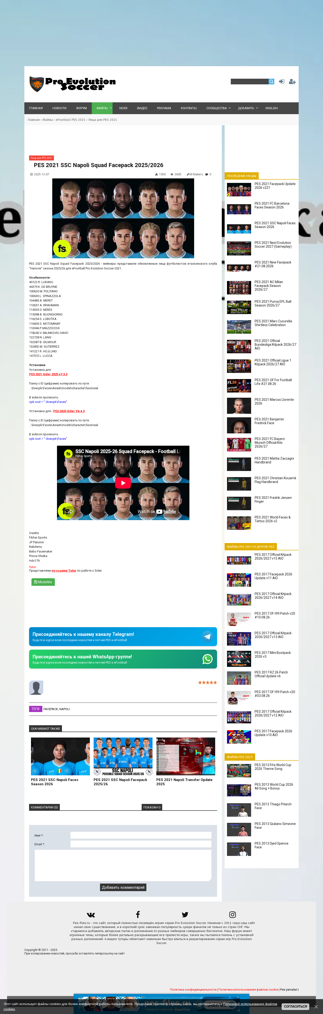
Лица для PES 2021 (102, 120)
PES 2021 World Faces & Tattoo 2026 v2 (273, 519)
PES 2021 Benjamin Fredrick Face (269, 421)
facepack (51, 709)
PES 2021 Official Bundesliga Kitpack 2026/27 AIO (275, 344)
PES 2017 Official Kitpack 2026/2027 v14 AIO (273, 596)
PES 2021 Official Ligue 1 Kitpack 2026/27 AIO (273, 362)
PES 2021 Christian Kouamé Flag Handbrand (275, 480)
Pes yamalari (288, 989)
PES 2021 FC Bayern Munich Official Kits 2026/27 (270, 442)
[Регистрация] (292, 82)
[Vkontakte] (90, 916)
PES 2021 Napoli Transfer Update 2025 (184, 782)
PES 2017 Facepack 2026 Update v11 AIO (273, 576)
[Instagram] (232, 916)
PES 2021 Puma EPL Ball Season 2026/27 (273, 303)
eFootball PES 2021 (71, 120)
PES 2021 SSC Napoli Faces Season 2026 (54, 782)
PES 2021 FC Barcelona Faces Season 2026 (272, 205)
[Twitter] (185, 916)
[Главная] (71, 91)
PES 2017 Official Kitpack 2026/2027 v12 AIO (273, 713)
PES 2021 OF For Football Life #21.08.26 (273, 382)
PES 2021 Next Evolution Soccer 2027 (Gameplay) (273, 244)
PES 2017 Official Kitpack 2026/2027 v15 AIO (273, 556)
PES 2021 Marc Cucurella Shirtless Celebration (273, 323)
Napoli (64, 709)
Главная (34, 120)
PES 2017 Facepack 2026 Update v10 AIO (273, 733)
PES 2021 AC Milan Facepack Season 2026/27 (269, 285)
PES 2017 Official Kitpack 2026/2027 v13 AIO (273, 635)
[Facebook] (138, 916)
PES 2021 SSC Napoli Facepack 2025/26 (120, 782)
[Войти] (280, 82)
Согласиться (295, 1006)
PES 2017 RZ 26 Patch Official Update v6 (271, 674)
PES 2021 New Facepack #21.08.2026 (273, 264)
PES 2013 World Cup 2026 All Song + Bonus (274, 786)
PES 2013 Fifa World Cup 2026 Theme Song (273, 767)
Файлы (48, 120)
